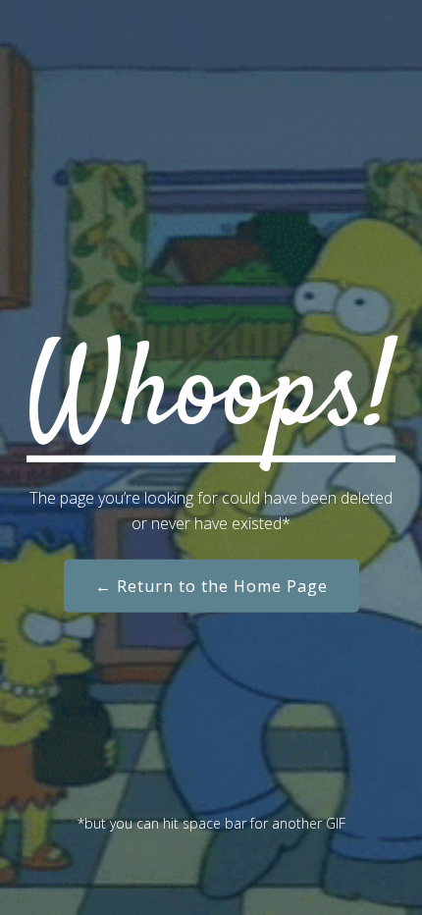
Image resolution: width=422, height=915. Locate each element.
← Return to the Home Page (211, 586)
